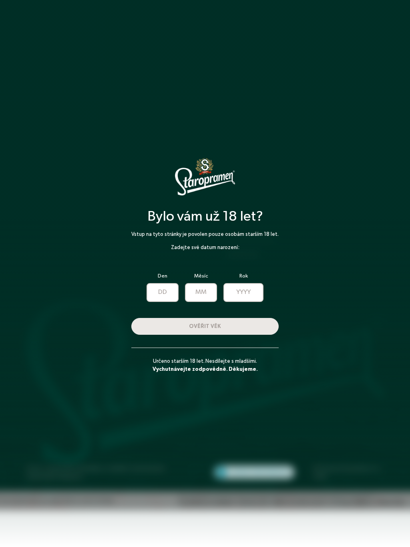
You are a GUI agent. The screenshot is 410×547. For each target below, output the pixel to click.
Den (162, 276)
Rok (243, 276)
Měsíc (201, 276)
